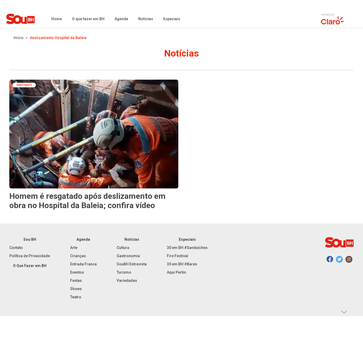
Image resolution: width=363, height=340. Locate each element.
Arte (73, 248)
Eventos (77, 272)
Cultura (123, 248)
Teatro (75, 297)
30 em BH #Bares (182, 264)
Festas (76, 280)
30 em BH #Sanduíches (187, 248)
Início (18, 38)
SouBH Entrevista (132, 264)
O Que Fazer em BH (30, 266)
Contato (16, 248)
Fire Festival (177, 256)
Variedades (127, 280)
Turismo (124, 272)
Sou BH (29, 239)
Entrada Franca (83, 264)
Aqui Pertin (176, 272)
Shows (76, 289)
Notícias (131, 239)
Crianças (78, 256)
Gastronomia (128, 256)
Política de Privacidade (29, 256)
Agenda (83, 239)
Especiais (187, 239)
